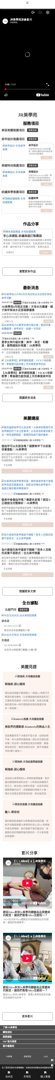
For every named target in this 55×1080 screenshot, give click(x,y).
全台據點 (29, 603)
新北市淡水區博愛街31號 (17, 630)
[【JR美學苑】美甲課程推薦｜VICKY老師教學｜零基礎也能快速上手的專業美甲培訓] (27, 362)
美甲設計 (33, 145)
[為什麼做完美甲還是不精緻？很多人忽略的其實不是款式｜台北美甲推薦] (27, 536)
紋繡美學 (33, 198)
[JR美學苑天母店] (20, 645)
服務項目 (30, 123)
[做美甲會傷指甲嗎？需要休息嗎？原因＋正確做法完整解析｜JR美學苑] (27, 484)
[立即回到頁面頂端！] (52, 1066)
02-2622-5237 (11, 626)
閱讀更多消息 (27, 397)
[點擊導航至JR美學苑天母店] (41, 650)
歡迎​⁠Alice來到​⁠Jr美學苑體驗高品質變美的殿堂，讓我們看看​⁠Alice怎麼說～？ (26, 914)
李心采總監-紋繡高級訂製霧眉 (22, 236)
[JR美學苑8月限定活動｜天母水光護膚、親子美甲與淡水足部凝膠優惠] (27, 296)
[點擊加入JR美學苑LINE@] (52, 1060)
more (46, 158)
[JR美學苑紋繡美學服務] (15, 200)
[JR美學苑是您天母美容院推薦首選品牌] (27, 635)
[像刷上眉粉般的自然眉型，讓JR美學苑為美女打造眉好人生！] (27, 232)
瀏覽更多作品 (27, 271)
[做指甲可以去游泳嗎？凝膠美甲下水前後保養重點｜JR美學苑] (27, 431)
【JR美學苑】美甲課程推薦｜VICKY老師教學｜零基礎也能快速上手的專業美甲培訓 (27, 376)
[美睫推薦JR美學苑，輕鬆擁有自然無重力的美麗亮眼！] (15, 174)
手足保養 (7, 465)
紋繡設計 (10, 252)
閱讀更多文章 (27, 591)
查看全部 (33, 130)
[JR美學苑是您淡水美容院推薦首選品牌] (27, 615)
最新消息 (30, 288)
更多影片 (27, 1016)
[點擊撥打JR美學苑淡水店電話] (20, 626)
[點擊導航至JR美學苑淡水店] (34, 630)
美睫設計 (33, 171)
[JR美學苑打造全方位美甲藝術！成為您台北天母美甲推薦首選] (15, 147)
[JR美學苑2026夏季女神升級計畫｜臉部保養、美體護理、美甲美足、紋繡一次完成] (27, 327)
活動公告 (9, 321)
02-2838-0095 (11, 645)
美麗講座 (31, 418)
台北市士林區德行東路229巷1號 (20, 650)
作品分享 (30, 224)
